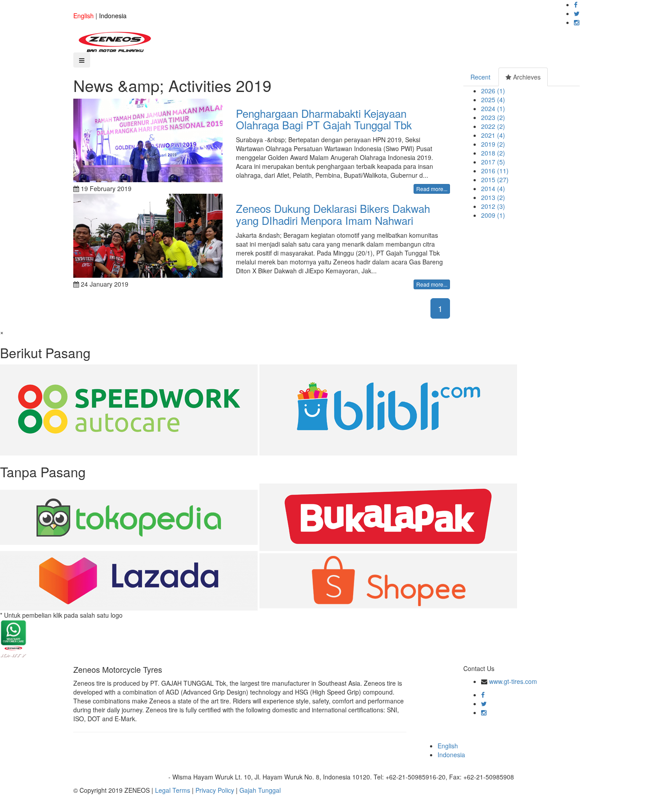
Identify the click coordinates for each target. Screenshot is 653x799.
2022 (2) (493, 126)
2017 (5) (493, 161)
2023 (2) (493, 117)
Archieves (526, 76)
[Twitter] (577, 13)
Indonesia (113, 15)
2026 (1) (493, 90)
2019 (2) (493, 144)
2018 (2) (493, 152)
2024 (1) (493, 108)
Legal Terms (172, 790)
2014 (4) (493, 188)
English (83, 15)
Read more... (431, 188)
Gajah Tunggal (260, 790)
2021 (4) (493, 135)
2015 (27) (495, 179)
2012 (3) (493, 206)
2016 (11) (495, 170)
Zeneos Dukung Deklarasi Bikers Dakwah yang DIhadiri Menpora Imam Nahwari (333, 214)
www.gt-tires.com (513, 681)
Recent (480, 76)
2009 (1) (493, 215)
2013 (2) (493, 197)
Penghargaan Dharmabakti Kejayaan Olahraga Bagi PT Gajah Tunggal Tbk (324, 118)
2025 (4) (493, 99)
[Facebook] (575, 4)
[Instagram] (576, 22)
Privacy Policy (214, 790)
